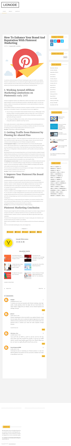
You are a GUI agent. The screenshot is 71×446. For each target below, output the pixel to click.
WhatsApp (52, 195)
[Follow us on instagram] (62, 41)
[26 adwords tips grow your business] (7, 275)
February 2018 (53, 100)
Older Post (41, 288)
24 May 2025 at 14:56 (15, 315)
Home (4, 11)
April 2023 (52, 76)
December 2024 (53, 68)
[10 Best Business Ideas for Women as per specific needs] (7, 266)
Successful (58, 184)
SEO (58, 181)
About (10, 11)
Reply (43, 310)
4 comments (18, 46)
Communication (62, 188)
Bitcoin (56, 188)
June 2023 (52, 74)
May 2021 (52, 85)
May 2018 (52, 96)
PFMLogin (17, 308)
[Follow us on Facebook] (51, 41)
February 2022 (53, 81)
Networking (53, 190)
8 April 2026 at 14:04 (15, 349)
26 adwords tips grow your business (17, 273)
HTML (58, 172)
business (57, 166)
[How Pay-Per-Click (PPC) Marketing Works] (27, 266)
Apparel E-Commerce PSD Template (62, 140)
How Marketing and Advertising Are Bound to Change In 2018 (18, 257)
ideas (52, 166)
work (52, 188)
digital (52, 177)
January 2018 (52, 102)
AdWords (58, 179)
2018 (62, 172)
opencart (58, 195)
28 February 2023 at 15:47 (16, 301)
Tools (58, 190)
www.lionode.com (5, 439)
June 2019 (52, 89)
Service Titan (20, 354)
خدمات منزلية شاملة (14, 333)
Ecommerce (53, 181)
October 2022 (53, 78)
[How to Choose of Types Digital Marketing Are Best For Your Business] (27, 275)
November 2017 (53, 104)
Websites (59, 175)
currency (63, 190)
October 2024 (53, 70)
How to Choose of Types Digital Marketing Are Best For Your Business (38, 274)
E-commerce (58, 177)
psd (63, 195)
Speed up (60, 193)
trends (61, 186)
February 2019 (53, 94)
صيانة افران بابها (36, 336)
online (58, 168)
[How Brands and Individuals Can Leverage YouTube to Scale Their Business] (27, 258)
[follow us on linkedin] (51, 44)
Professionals (54, 193)
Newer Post (8, 288)
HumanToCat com (14, 327)
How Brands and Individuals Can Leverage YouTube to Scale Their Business (38, 258)
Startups (52, 179)
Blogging (52, 184)
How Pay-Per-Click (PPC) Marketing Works (38, 265)
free (58, 170)
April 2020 (52, 87)
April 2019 (52, 91)
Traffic (52, 186)
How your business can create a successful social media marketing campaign (62, 127)
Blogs (62, 181)
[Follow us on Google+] (58, 41)
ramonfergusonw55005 (16, 347)
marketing (53, 168)
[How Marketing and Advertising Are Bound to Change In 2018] (7, 258)
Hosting (57, 186)
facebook (52, 170)
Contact (17, 11)
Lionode (10, 5)
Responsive (53, 175)
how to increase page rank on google (62, 146)
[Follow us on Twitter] (55, 41)
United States (11, 282)
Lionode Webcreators (22, 239)
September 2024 (53, 72)
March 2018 (52, 98)
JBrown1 (12, 313)
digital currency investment (61, 117)
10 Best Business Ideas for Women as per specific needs (17, 266)
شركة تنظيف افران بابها (15, 342)
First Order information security (62, 133)
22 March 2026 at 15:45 (15, 335)
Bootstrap (53, 172)
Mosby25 (12, 299)
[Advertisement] (35, 23)
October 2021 (53, 83)
